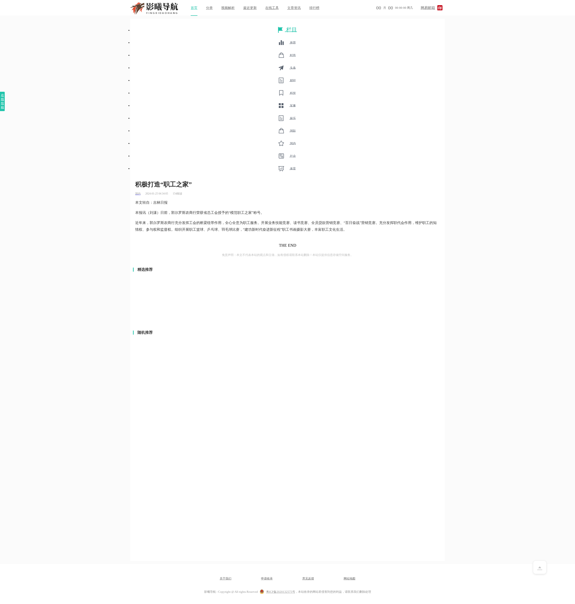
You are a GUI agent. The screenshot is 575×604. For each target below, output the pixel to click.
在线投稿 (2, 101)
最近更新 (250, 8)
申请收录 (267, 578)
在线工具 (272, 8)
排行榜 (314, 8)
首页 (194, 8)
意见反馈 (308, 578)
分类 (209, 8)
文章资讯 (294, 8)
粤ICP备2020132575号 (280, 591)
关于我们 (225, 578)
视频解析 (228, 8)
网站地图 (349, 578)
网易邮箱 (428, 8)
